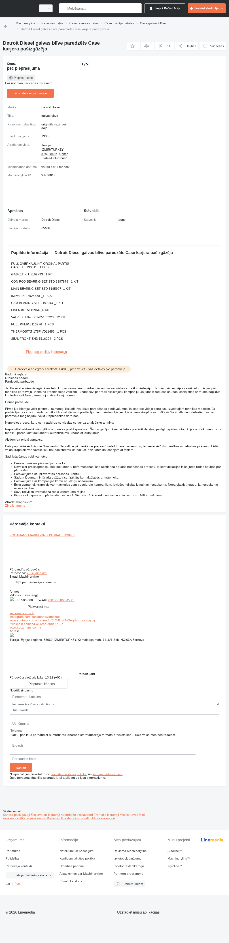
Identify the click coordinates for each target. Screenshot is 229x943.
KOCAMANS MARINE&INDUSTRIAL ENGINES (42, 535)
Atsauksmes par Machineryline (81, 873)
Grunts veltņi (82, 818)
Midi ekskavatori (103, 818)
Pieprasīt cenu (23, 77)
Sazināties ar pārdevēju (30, 93)
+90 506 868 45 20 (61, 600)
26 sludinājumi (37, 573)
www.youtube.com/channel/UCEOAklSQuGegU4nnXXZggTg (52, 620)
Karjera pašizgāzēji (17, 814)
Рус (17, 883)
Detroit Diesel (50, 107)
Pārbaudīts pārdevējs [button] (25, 569)
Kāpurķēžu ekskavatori (77, 814)
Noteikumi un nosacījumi (76, 851)
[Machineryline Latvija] (19, 8)
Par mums (13, 851)
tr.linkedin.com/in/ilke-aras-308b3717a (37, 624)
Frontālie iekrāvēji (107, 814)
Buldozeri (54, 818)
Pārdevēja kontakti (19, 866)
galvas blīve (49, 115)
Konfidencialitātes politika (77, 858)
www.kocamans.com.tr (25, 627)
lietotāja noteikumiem (108, 774)
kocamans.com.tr (22, 613)
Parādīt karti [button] (86, 674)
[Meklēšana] (63, 8)
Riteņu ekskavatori (33, 818)
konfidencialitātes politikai (69, 774)
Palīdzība (12, 858)
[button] (133, 46)
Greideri (67, 818)
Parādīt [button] (42, 600)
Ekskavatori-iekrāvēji (46, 814)
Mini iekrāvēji (129, 814)
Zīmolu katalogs (70, 881)
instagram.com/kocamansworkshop (35, 616)
